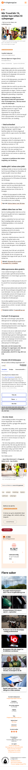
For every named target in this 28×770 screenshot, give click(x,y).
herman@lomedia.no (6, 60)
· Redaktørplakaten (15, 761)
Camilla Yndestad (6, 53)
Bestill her (14, 726)
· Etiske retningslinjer (14, 745)
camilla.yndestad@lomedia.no (8, 55)
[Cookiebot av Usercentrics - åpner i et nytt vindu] (20, 365)
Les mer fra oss (10, 522)
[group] (14, 552)
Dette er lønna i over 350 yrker (16, 203)
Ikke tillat (14, 403)
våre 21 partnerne (9, 377)
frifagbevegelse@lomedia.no (14, 698)
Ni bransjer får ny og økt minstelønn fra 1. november (11, 262)
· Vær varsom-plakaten (16, 762)
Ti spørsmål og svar (19, 310)
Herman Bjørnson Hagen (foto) (11, 59)
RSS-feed (14, 722)
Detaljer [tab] (11, 369)
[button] (22, 552)
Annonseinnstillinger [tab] (21, 369)
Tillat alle (14, 395)
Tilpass (13, 399)
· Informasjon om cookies (14, 750)
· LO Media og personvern (14, 752)
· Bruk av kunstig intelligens (14, 749)
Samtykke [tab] (4, 369)
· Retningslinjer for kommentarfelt (14, 747)
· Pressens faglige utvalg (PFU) (18, 764)
